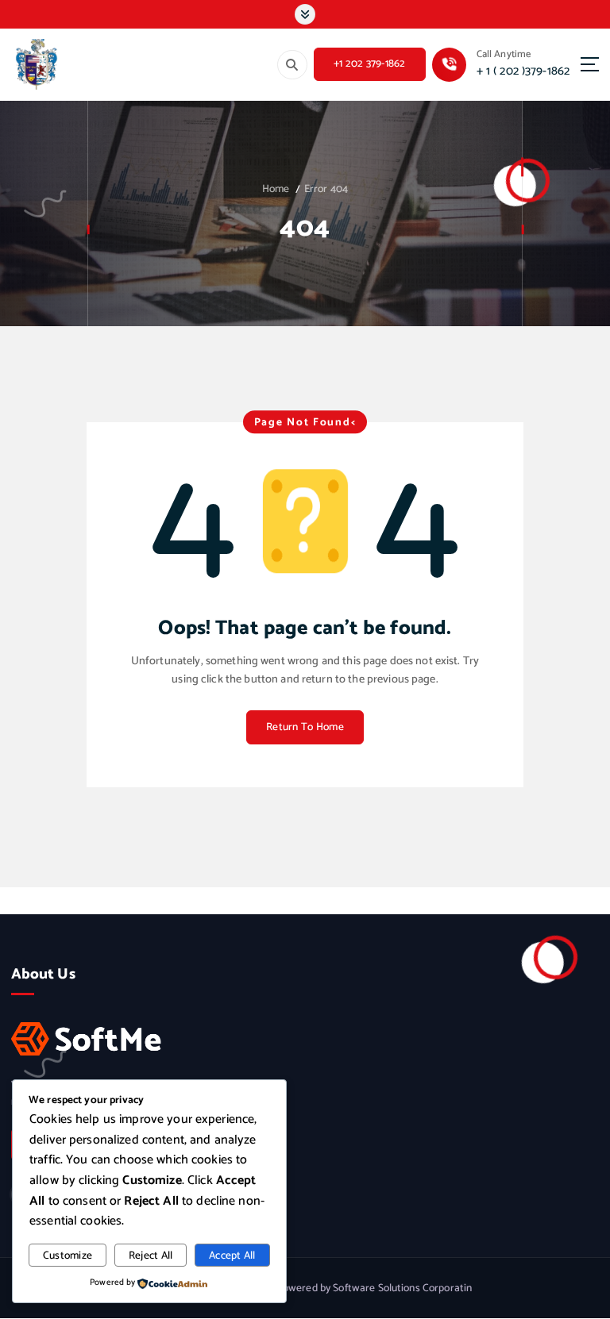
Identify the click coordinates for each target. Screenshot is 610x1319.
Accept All (232, 1255)
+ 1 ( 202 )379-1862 (523, 71)
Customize (67, 1255)
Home (276, 189)
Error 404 (326, 189)
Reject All (151, 1255)
